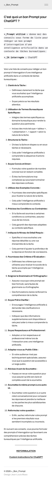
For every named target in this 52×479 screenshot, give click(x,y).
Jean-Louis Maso (19, 474)
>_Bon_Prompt (11, 5)
